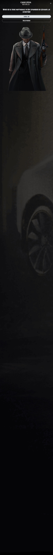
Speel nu (26, 16)
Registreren (26, 20)
